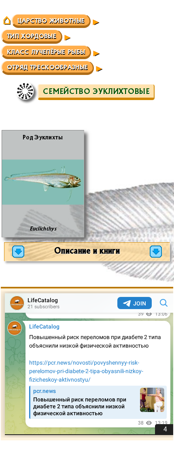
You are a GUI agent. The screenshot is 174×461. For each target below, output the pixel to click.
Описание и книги (87, 250)
